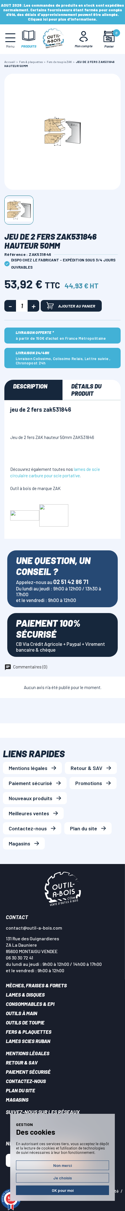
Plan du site (83, 828)
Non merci (62, 1165)
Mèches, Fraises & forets (36, 985)
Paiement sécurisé (30, 783)
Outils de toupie (25, 1022)
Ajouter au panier (76, 305)
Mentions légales (28, 768)
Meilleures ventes (29, 813)
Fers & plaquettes (28, 1032)
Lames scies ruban (28, 1041)
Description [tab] (30, 386)
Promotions (88, 783)
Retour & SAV (86, 768)
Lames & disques (25, 994)
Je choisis (62, 1177)
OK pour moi (63, 1190)
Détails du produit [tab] (86, 390)
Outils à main (21, 1013)
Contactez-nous (28, 828)
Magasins (19, 843)
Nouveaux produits (30, 798)
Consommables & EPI (30, 1004)
